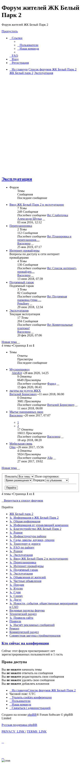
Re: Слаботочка (57, 215)
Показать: (11, 476)
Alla (49, 457)
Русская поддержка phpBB (19, 725)
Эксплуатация (17, 179)
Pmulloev (23, 303)
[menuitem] (27, 45)
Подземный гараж (21, 282)
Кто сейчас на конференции (25, 643)
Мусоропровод (19, 369)
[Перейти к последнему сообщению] (58, 383)
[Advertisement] (40, 132)
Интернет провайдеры (24, 250)
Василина (23, 243)
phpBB (32, 714)
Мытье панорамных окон (26, 411)
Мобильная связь (20, 443)
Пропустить (10, 31)
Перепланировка (20, 225)
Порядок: (39, 480)
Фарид (51, 383)
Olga (12, 447)
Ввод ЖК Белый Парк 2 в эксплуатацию (36, 204)
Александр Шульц (29, 218)
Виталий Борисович (23, 394)
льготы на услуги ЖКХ (25, 390)
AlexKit (17, 373)
